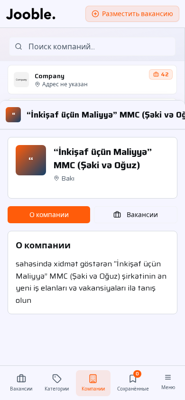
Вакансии (142, 214)
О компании (49, 214)
